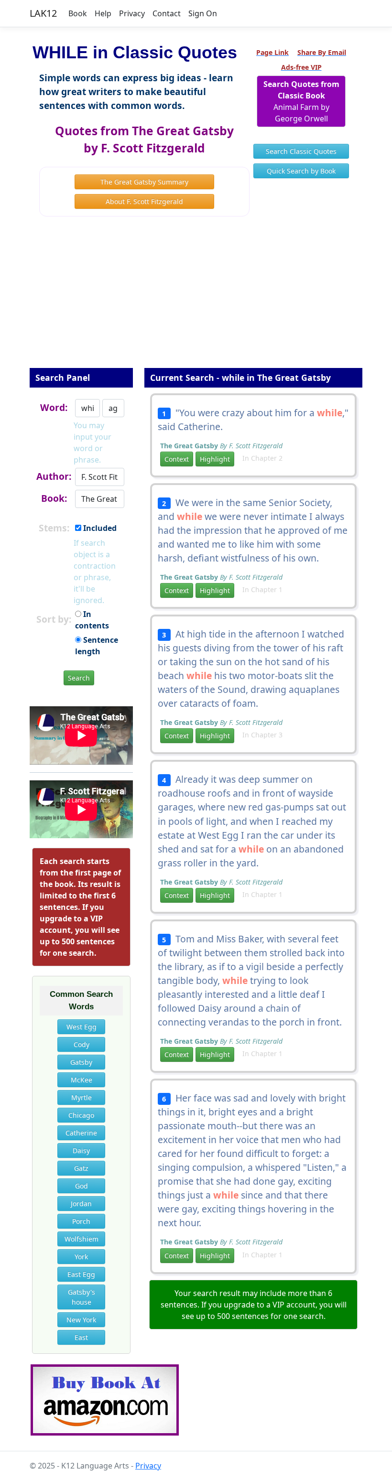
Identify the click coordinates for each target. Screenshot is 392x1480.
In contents (92, 620)
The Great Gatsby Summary (144, 181)
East (81, 1337)
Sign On (202, 13)
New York (81, 1319)
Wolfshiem (81, 1238)
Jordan (81, 1203)
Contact (166, 13)
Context (176, 459)
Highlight (215, 459)
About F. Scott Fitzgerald (144, 201)
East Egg (81, 1274)
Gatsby (81, 1062)
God (81, 1185)
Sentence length (96, 646)
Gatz (81, 1168)
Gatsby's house (81, 1297)
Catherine (81, 1132)
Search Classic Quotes (301, 151)
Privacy (132, 13)
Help (103, 13)
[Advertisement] (196, 299)
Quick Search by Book (301, 170)
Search (79, 677)
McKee (81, 1079)
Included (99, 528)
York (81, 1256)
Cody (81, 1044)
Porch (81, 1221)
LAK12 (43, 13)
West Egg (81, 1026)
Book (77, 13)
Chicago (81, 1115)
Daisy (81, 1150)
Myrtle (81, 1097)
